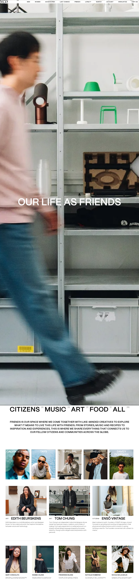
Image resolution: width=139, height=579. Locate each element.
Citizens (26, 410)
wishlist (122, 2)
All (121, 410)
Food (101, 410)
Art (79, 410)
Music (57, 410)
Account (109, 2)
